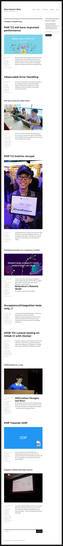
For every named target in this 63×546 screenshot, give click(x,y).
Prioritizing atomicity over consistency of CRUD (22, 250)
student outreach (7, 145)
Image (5, 135)
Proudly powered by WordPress (19, 540)
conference (6, 140)
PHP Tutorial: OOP (15, 422)
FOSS (5, 408)
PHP (5, 66)
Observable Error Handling (21, 76)
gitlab (8, 350)
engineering (6, 291)
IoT (8, 518)
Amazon (5, 516)
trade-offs (6, 294)
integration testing (8, 320)
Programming (7, 64)
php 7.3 (7, 66)
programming (7, 293)
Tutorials (6, 349)
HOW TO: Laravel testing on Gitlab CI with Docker (21, 334)
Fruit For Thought (7, 137)
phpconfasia (6, 409)
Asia (5, 406)
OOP (5, 459)
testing (5, 321)
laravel (8, 353)
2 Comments (6, 413)
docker (5, 238)
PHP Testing (9, 354)
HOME (33, 9)
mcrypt (8, 238)
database (6, 290)
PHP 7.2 (10, 239)
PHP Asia (8, 142)
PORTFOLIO (45, 9)
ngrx (8, 89)
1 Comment (6, 241)
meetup (5, 520)
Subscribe (48, 35)
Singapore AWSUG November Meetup (18, 470)
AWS (7, 517)
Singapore (6, 410)
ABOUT (38, 9)
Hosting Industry (7, 509)
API (4, 289)
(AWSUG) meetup (31, 507)
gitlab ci (5, 352)
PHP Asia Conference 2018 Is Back (17, 101)
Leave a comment (7, 67)
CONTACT (52, 9)
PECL (5, 239)
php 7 (5, 354)
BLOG (57, 9)
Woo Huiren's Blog (12, 9)
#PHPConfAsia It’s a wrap (13, 365)
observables (6, 90)
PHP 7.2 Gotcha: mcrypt (19, 156)
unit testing (9, 321)
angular (5, 89)
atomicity (8, 289)
